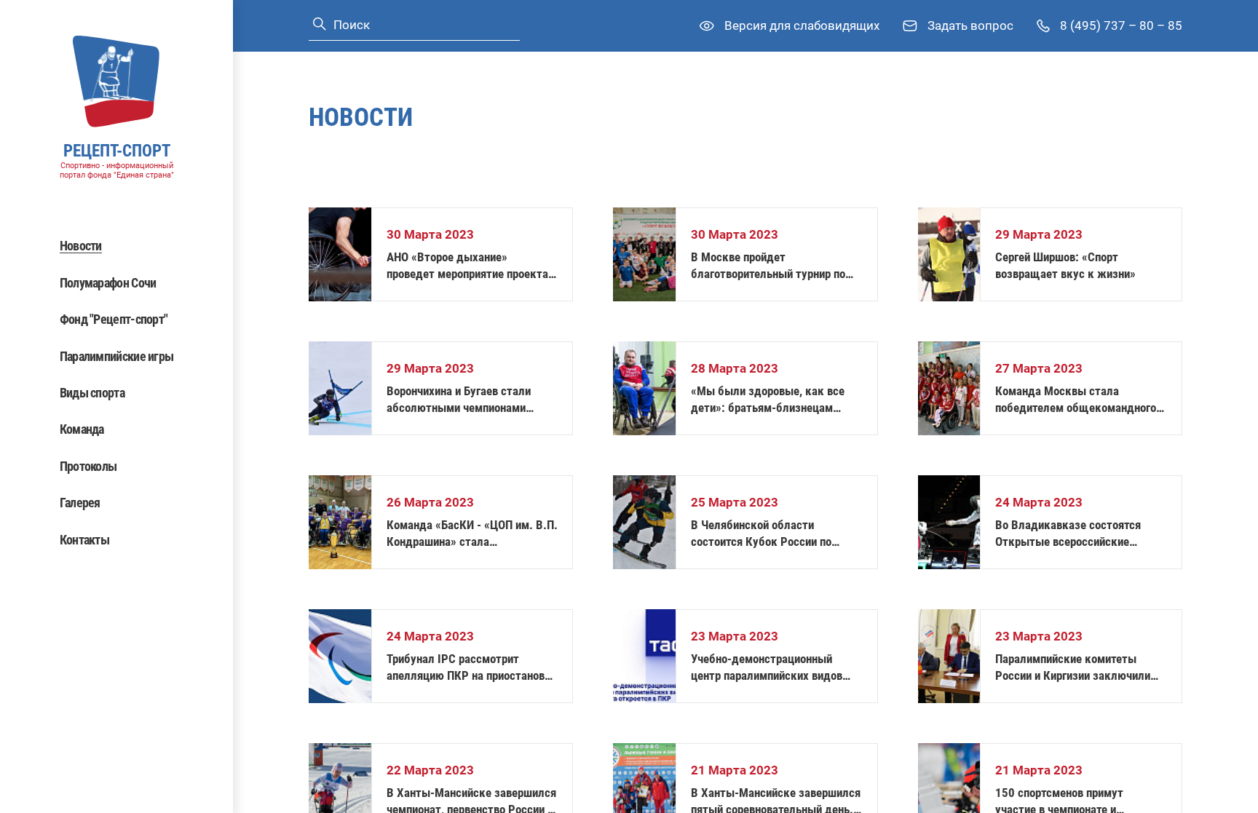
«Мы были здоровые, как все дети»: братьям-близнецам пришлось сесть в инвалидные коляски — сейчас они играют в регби (771, 400)
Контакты (84, 539)
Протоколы (88, 466)
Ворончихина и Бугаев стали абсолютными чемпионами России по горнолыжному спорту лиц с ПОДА (471, 400)
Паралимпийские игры (117, 356)
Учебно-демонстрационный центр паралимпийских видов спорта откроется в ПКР (766, 667)
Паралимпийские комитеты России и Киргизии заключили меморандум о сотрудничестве (1075, 667)
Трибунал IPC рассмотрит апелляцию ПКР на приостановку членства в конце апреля (472, 667)
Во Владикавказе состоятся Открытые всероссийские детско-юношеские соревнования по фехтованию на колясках (1077, 533)
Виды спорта (92, 392)
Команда (82, 429)
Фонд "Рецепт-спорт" (114, 319)
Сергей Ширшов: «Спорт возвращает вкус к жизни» (1065, 265)
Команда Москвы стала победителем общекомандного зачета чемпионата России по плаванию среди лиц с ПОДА (1075, 400)
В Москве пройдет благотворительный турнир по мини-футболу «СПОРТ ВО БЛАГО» (768, 266)
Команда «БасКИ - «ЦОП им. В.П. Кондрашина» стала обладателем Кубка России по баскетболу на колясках (472, 533)
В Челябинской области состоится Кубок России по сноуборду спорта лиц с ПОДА (769, 533)
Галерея (80, 502)
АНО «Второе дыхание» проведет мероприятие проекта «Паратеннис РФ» (467, 266)
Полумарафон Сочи (108, 282)
